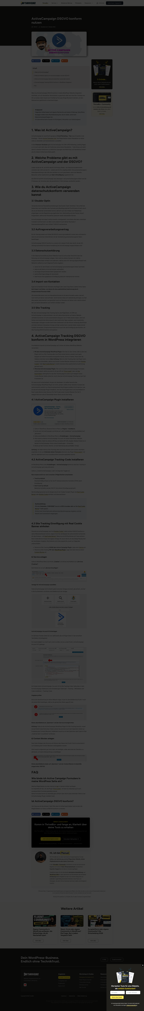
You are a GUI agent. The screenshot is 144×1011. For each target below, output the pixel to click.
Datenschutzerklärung (132, 1005)
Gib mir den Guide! (117, 997)
